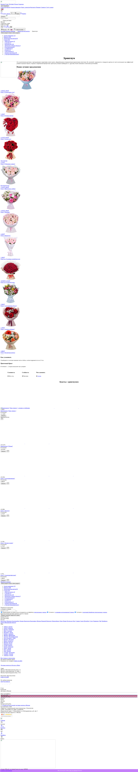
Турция (11, 654)
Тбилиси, (6, 655)
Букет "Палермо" (5, 211)
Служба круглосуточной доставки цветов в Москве (16, 705)
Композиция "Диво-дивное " (8, 411)
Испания (11, 639)
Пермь (64, 621)
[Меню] (11, 27)
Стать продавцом (5, 7)
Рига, (5, 649)
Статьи (7, 40)
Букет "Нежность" (6, 234)
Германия (11, 629)
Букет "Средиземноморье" (8, 478)
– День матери (9, 51)
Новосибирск (55, 621)
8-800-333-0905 (18, 661)
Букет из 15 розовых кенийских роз (10, 258)
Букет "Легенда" (5, 510)
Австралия (12, 652)
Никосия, (6, 644)
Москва (4, 29)
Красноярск (33, 621)
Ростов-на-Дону (71, 621)
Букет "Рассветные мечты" (8, 351)
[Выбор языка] (2, 9)
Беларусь (10, 641)
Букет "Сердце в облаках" (8, 328)
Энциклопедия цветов (11, 38)
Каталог (3, 4)
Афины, (6, 626)
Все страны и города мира (8, 658)
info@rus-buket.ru (5, 681)
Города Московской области (8, 622)
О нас (6, 4)
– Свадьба (7, 42)
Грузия (11, 655)
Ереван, (6, 634)
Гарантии (21, 4)
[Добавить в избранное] (2, 419)
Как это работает (73, 770)
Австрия (9, 631)
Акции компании (9, 35)
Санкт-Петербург (85, 621)
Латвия (9, 649)
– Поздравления (9, 47)
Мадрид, (6, 639)
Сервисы (43, 7)
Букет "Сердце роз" (6, 138)
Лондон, (6, 636)
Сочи (91, 621)
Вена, (5, 631)
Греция (10, 626)
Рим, (5, 651)
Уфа (100, 621)
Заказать (3, 415)
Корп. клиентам (25, 7)
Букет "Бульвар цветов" (7, 114)
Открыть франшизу (15, 7)
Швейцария (12, 635)
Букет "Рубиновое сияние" (8, 162)
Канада (10, 645)
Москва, (6, 642)
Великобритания (13, 636)
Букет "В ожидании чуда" (8, 91)
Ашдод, (6, 628)
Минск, (6, 641)
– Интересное (9, 44)
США (14, 638)
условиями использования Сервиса (64, 612)
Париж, (6, 646)
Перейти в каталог (6, 582)
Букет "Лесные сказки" (7, 543)
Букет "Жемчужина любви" (8, 187)
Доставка (11, 4)
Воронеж (9, 621)
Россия (10, 642)
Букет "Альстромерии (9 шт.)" (9, 305)
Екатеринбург (16, 621)
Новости (7, 37)
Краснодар (27, 621)
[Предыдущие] (1, 354)
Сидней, (6, 652)
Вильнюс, (6, 632)
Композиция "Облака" (7, 446)
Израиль (10, 628)
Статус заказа (49, 7)
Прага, (5, 648)
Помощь (38, 7)
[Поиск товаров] (2, 27)
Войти (17, 13)
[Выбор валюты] (2, 11)
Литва (11, 632)
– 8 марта (7, 50)
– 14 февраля (8, 48)
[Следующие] (3, 354)
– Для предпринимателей (11, 54)
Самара (78, 621)
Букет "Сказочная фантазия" (8, 575)
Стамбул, (6, 654)
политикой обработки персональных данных (95, 612)
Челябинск (104, 621)
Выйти (24, 13)
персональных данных (40, 612)
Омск (61, 621)
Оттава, (6, 645)
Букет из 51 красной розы (8, 281)
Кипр (10, 644)
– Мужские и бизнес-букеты (12, 45)
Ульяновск (96, 621)
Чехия (9, 648)
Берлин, (6, 629)
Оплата (16, 4)
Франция (10, 646)
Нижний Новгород (46, 621)
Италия (9, 651)
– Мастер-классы (9, 41)
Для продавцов (5, 5)
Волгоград (3, 621)
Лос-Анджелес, (8, 638)
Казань (22, 621)
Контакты (33, 7)
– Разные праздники (10, 53)
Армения (10, 634)
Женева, (6, 635)
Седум (39, 376)
